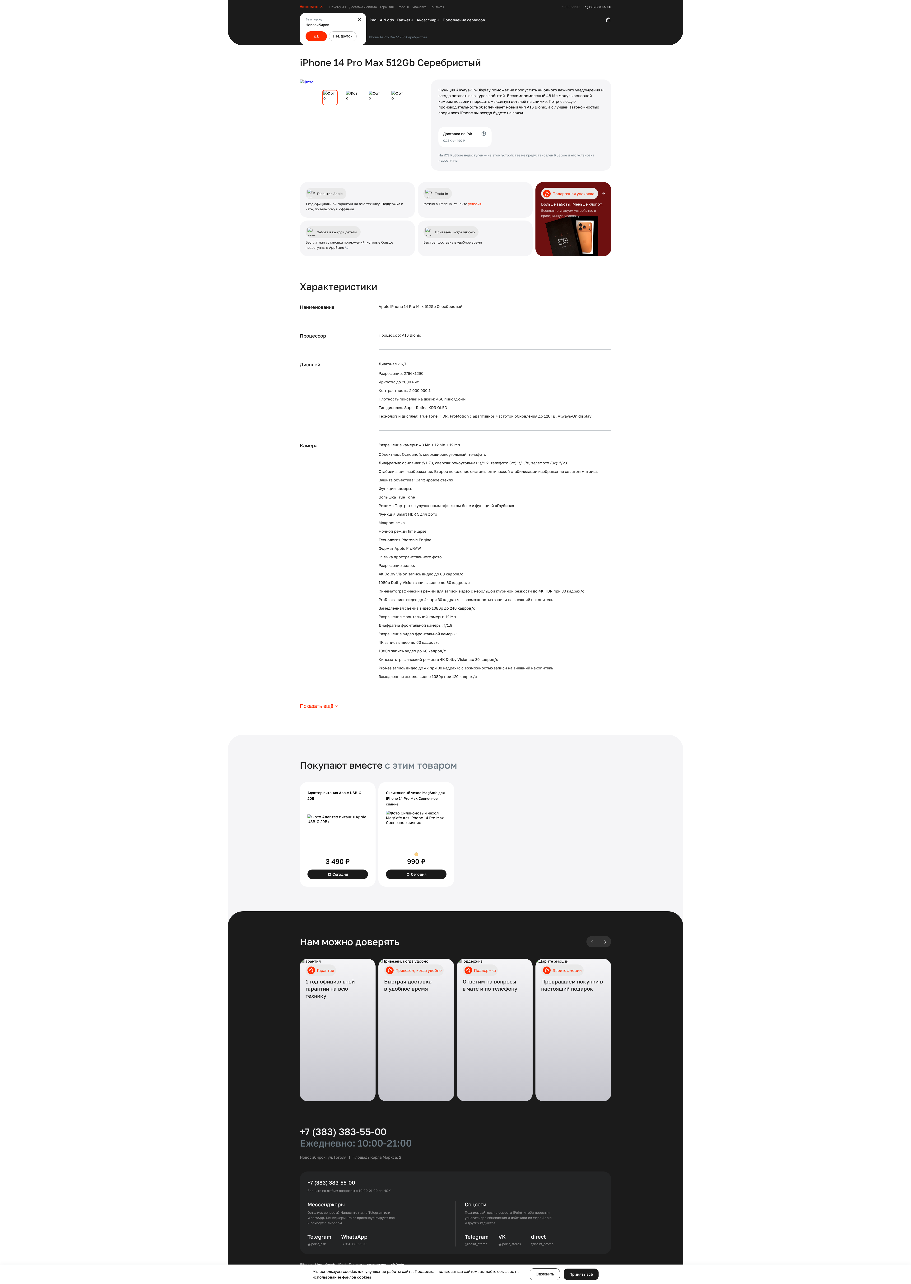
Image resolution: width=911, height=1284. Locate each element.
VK (502, 1236)
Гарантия (387, 7)
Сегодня (340, 874)
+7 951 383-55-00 (354, 1244)
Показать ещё (316, 706)
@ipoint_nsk (316, 1244)
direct (538, 1236)
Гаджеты (405, 20)
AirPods (387, 20)
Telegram (319, 1236)
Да (316, 36)
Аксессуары (428, 20)
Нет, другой (343, 36)
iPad (372, 20)
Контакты (437, 7)
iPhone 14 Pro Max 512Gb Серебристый (397, 37)
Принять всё (581, 1274)
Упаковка (419, 7)
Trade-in (403, 7)
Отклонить (545, 1274)
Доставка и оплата (363, 7)
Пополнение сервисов (464, 20)
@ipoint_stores (476, 1244)
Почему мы (337, 7)
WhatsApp (354, 1236)
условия (475, 204)
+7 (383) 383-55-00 (597, 7)
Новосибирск (309, 7)
